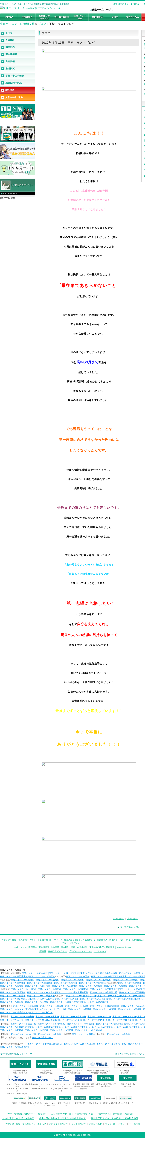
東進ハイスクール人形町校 (42, 976)
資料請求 (110, 947)
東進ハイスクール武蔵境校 (94, 1002)
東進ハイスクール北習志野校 (14, 1027)
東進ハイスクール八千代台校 (88, 1030)
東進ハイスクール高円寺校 (37, 986)
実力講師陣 (44, 947)
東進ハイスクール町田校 (11, 1002)
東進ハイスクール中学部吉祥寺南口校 (46, 1044)
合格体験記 (137, 940)
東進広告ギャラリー (10, 193)
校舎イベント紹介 (121, 940)
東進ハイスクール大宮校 (47, 1016)
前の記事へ (118, 918)
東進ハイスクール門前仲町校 (93, 983)
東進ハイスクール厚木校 (51, 1006)
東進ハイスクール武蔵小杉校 (14, 1012)
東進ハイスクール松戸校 (36, 1030)
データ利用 (134, 1124)
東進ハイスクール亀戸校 (72, 979)
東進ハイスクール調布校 (67, 999)
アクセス (58, 940)
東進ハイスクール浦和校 (22, 1016)
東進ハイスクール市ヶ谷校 (35, 973)
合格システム (20, 947)
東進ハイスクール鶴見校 (79, 1009)
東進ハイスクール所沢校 (93, 1020)
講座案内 (32, 947)
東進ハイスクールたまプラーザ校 (50, 1009)
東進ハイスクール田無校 (43, 999)
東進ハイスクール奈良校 (118, 1034)
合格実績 (55, 947)
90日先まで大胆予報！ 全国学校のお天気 (72, 1114)
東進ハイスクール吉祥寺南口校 (81, 995)
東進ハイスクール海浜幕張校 (110, 1024)
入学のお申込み (123, 947)
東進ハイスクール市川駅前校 (51, 1024)
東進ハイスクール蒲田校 (49, 989)
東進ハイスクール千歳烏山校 (103, 992)
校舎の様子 (69, 940)
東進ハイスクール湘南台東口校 (104, 1006)
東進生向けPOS (97, 947)
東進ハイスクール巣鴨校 (90, 986)
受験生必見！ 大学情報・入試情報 (115, 1114)
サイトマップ (100, 951)
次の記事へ (132, 918)
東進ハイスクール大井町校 (23, 989)
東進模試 (65, 947)
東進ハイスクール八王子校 (93, 999)
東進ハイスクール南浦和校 (119, 1020)
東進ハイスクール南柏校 (61, 1030)
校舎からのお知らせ (85, 940)
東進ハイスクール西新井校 (12, 983)
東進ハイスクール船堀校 (65, 983)
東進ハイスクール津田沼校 (121, 1027)
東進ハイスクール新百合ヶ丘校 (111, 1044)
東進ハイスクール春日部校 (73, 1016)
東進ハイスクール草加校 (68, 1020)
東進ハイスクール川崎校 (76, 1006)
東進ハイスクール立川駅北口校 (15, 999)
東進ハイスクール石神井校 (64, 986)
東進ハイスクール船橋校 (11, 1030)
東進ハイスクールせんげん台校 (40, 1020)
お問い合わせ (95, 1124)
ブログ (42, 23)
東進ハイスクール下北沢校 (12, 992)
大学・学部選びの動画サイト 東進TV (26, 1114)
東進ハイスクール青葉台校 (25, 1006)
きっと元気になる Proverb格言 (18, 1118)
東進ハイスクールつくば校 (23, 1034)
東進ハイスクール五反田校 (75, 989)
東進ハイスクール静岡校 (83, 1034)
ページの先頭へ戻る (129, 927)
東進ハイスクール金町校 (47, 979)
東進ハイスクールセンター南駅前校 (17, 1009)
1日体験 (42, 951)
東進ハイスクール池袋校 (129, 983)
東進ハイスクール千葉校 (95, 1027)
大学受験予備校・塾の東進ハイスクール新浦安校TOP (26, 940)
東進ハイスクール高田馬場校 (14, 976)
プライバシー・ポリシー (80, 951)
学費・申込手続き (79, 947)
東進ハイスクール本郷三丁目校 (106, 976)
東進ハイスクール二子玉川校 (41, 995)
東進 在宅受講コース (42, 1037)
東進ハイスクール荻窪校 (11, 986)
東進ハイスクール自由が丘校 (41, 992)
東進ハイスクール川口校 (99, 1016)
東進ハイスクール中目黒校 (12, 995)
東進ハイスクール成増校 (115, 986)
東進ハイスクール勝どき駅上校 (64, 973)
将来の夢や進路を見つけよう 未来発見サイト (62, 1118)
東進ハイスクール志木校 (11, 1020)
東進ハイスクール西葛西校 (40, 983)
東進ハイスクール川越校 (124, 1016)
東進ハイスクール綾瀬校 (22, 979)
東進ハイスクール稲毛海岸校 (80, 1024)
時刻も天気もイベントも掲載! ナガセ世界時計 (114, 1118)
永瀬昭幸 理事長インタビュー (127, 4)
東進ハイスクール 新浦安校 (17, 23)
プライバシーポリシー (115, 1124)
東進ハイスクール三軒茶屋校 (104, 989)
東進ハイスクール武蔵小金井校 (65, 1002)
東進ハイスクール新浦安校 (42, 1027)
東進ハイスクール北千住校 (98, 979)
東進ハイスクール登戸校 (104, 1009)
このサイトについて (58, 1124)
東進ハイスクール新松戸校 (69, 1027)
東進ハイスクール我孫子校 (23, 1024)
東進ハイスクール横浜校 (41, 1012)
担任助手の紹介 (104, 940)
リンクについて (78, 1124)
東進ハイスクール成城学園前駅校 (72, 992)
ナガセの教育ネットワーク (16, 1053)
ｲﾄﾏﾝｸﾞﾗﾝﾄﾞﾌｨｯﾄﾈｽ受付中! (17, 1093)
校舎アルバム (76, 943)
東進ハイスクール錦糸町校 (125, 979)
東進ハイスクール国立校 (109, 995)
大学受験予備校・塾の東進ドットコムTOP (25, 1124)
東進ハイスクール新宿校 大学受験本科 (98, 973)
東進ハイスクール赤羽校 (77, 976)
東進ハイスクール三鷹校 (36, 1002)
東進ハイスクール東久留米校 (121, 999)
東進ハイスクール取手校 (49, 1034)
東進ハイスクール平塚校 (129, 1009)
